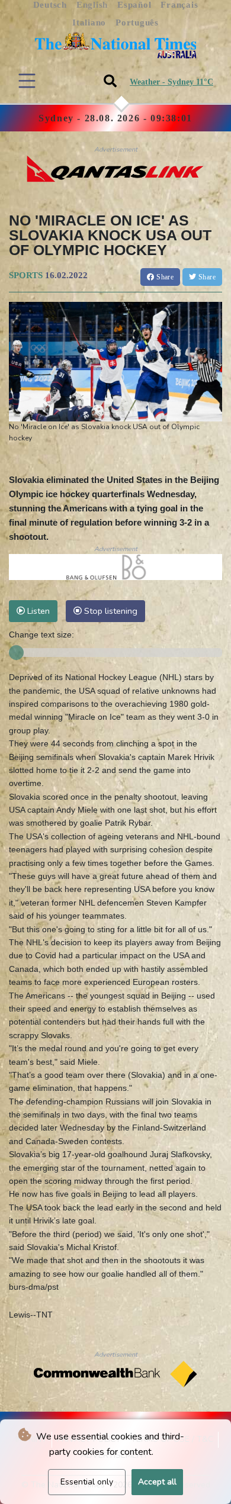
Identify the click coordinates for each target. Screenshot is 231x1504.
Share (164, 277)
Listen (37, 611)
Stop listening (109, 611)
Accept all (157, 1481)
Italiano (89, 22)
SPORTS (26, 275)
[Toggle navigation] (27, 81)
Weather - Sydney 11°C (171, 82)
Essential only (86, 1481)
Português (137, 22)
